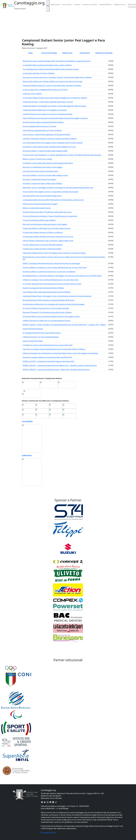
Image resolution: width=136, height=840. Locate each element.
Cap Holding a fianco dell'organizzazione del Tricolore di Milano (46, 292)
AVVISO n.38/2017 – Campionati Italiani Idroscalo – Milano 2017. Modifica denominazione (56, 369)
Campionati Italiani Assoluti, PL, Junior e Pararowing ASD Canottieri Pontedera (52, 85)
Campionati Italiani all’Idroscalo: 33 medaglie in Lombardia (45, 110)
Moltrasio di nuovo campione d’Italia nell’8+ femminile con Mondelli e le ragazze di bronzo (57, 61)
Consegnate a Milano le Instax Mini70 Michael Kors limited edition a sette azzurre (53, 200)
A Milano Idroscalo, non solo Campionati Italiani (41, 337)
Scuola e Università (89, 4)
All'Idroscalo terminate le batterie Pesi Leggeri (40, 204)
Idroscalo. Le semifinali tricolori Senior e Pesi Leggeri (42, 167)
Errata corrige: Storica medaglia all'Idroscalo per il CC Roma (45, 89)
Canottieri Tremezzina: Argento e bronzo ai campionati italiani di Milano (50, 138)
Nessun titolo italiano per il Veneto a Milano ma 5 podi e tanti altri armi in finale (52, 81)
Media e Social (119, 4)
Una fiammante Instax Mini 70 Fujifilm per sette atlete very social (47, 212)
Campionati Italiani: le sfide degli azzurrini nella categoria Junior (47, 228)
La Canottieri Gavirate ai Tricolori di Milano (39, 73)
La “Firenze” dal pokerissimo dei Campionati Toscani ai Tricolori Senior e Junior (52, 284)
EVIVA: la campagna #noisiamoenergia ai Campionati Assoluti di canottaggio (51, 263)
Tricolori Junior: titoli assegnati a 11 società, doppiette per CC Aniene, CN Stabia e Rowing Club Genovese (62, 155)
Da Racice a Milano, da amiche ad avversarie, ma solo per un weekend (49, 271)
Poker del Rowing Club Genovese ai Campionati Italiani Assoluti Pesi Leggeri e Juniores (55, 118)
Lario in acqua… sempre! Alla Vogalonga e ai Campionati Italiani (46, 134)
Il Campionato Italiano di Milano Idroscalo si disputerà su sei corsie (48, 236)
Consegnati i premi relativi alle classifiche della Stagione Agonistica (48, 163)
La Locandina (27, 421)
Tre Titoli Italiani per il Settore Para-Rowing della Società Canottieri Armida (50, 69)
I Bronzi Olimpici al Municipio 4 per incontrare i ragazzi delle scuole (48, 241)
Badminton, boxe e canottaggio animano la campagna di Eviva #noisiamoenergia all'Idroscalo (58, 187)
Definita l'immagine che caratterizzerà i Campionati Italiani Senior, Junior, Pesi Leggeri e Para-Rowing (60, 353)
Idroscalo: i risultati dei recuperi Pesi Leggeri (39, 179)
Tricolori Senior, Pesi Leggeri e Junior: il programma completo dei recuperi (50, 192)
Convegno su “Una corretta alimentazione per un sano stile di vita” (48, 345)
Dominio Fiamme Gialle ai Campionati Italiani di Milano (43, 122)
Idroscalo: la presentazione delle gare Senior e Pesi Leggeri (45, 224)
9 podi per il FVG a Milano (32, 94)
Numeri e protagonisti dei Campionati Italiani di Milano (43, 288)
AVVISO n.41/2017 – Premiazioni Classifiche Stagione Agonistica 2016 (48, 361)
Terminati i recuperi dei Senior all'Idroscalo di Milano (42, 183)
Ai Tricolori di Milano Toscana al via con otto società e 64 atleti (46, 308)
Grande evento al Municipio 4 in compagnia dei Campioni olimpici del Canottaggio (53, 304)
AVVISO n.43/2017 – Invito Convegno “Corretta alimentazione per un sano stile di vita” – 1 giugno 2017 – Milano (64, 325)
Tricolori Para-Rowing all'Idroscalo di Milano (39, 220)
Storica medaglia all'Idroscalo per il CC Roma (39, 126)
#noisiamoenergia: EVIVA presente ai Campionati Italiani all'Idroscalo (48, 300)
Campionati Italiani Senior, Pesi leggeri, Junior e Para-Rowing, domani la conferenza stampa (57, 296)
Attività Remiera (105, 4)
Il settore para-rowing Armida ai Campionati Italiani (42, 249)
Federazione (55, 4)
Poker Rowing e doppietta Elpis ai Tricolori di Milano (42, 130)
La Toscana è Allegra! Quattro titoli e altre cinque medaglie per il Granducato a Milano (55, 98)
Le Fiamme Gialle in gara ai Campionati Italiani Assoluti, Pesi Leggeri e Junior (51, 316)
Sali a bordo (66, 4)
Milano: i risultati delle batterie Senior (37, 208)
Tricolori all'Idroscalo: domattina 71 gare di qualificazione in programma (50, 216)
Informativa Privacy (48, 832)
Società (77, 4)
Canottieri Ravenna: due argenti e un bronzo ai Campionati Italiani (47, 114)
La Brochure (27, 455)
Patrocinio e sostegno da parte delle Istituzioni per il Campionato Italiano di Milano (54, 349)
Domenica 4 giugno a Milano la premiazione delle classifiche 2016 (47, 357)
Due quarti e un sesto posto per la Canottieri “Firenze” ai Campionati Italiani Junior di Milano (57, 77)
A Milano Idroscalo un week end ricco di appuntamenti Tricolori (46, 320)
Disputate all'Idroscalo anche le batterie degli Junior (42, 196)
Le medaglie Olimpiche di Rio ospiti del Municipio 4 (42, 333)
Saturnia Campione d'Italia (33, 341)
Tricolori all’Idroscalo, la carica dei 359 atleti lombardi (43, 245)
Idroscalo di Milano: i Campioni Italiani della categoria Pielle (45, 151)
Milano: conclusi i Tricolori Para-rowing (37, 159)
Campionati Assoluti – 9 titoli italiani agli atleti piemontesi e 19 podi (48, 102)
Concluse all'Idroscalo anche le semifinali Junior (40, 171)
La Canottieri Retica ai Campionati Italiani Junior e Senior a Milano (47, 65)
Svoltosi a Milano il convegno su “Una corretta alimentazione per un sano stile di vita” (55, 267)
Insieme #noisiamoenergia (33, 329)
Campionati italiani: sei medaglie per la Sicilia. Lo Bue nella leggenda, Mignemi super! (54, 106)
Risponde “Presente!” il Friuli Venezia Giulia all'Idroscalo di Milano (47, 312)
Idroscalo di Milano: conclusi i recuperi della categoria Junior (45, 175)
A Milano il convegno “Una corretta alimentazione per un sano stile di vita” (50, 280)
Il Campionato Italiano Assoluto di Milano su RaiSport (43, 232)
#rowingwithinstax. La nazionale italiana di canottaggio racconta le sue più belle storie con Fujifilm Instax (62, 276)
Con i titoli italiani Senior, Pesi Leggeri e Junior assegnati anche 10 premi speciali (52, 143)
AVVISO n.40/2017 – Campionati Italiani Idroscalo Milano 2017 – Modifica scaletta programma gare (60, 365)
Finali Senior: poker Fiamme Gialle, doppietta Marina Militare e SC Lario (49, 147)
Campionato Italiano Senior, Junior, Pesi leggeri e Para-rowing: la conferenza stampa (54, 253)
